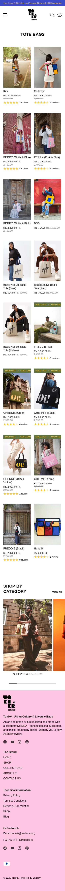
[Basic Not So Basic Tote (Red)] (47, 261)
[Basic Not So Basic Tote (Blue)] (17, 261)
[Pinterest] (27, 741)
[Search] (52, 15)
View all (57, 592)
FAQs (6, 811)
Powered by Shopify (30, 878)
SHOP (7, 762)
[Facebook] (5, 741)
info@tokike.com (24, 833)
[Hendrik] (47, 524)
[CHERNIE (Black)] (47, 389)
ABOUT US (10, 773)
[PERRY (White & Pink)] (17, 199)
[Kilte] (17, 67)
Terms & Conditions (14, 800)
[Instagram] (19, 741)
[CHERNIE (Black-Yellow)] (17, 455)
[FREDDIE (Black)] (17, 524)
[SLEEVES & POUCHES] (27, 635)
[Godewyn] (47, 67)
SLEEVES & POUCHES (27, 674)
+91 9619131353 (22, 840)
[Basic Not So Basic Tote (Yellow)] (17, 322)
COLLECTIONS (12, 768)
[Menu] (5, 15)
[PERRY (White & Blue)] (17, 133)
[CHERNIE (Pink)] (47, 455)
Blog (6, 816)
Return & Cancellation (16, 806)
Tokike (15, 878)
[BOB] (47, 199)
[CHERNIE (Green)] (17, 389)
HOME (7, 757)
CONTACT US (12, 778)
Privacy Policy (11, 795)
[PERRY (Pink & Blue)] (47, 133)
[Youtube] (12, 741)
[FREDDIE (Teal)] (47, 322)
